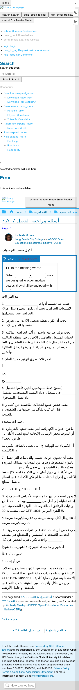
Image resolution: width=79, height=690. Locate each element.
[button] (13, 145)
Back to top (8, 619)
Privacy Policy (61, 668)
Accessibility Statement (39, 671)
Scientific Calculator (18, 119)
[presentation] (28, 259)
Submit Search (10, 79)
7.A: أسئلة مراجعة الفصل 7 (36, 597)
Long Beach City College (29, 239)
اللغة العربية (41, 212)
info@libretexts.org (42, 675)
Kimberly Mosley (24, 235)
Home (19, 212)
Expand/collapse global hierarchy (6, 212)
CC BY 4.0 (8, 601)
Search (7, 686)
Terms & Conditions (13, 671)
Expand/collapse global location (75, 211)
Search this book (9, 67)
